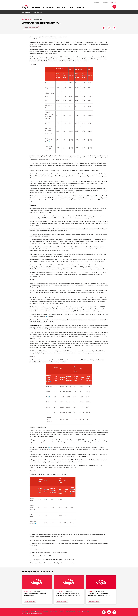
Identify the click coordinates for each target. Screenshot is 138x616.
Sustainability (80, 7)
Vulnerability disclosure (35, 611)
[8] (35, 523)
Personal (96, 2)
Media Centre (61, 7)
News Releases (37, 12)
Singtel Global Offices (70, 611)
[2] (51, 314)
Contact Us (62, 611)
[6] (49, 447)
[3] (46, 316)
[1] (49, 141)
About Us (113, 2)
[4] (50, 381)
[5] (49, 396)
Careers (70, 7)
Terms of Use (45, 611)
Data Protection (25, 611)
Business (105, 2)
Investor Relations (48, 7)
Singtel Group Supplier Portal (83, 611)
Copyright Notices (53, 611)
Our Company (36, 7)
